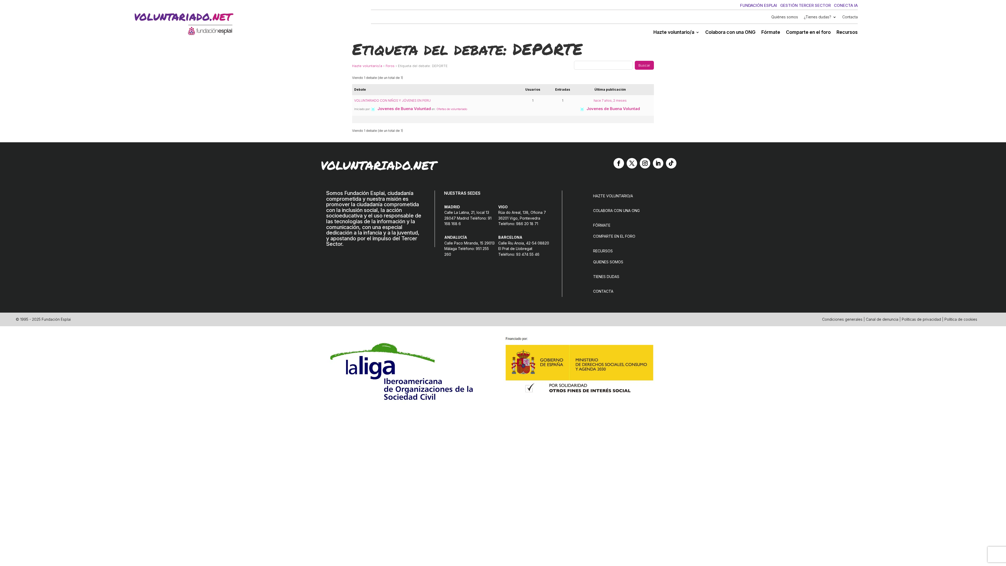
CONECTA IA (846, 5)
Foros (390, 66)
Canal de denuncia (882, 319)
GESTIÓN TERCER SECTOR (805, 5)
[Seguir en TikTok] (671, 163)
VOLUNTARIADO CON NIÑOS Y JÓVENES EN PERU (392, 100)
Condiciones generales (842, 319)
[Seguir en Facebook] (619, 163)
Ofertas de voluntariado (451, 109)
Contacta (850, 17)
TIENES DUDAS (606, 276)
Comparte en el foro (808, 32)
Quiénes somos (784, 17)
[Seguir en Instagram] (645, 163)
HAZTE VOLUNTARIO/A (613, 196)
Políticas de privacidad (921, 319)
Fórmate (770, 32)
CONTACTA (603, 291)
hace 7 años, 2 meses (610, 100)
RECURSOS (603, 251)
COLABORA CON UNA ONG (616, 210)
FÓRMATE (601, 225)
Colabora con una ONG (730, 32)
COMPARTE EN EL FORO (614, 236)
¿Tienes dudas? (817, 17)
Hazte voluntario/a (673, 32)
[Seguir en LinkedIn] (658, 163)
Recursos (847, 32)
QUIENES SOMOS (608, 262)
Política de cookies (960, 319)
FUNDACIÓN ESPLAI (758, 5)
